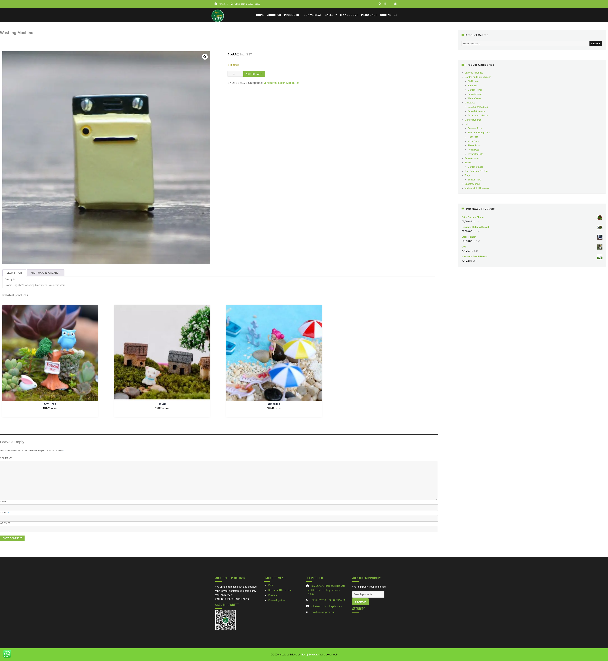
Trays (467, 175)
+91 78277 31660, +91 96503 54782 (327, 600)
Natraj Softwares (310, 654)
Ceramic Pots (475, 128)
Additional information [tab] (45, 273)
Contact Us (388, 15)
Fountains (473, 85)
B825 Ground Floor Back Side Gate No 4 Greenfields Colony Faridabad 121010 (326, 590)
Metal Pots (473, 141)
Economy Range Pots (479, 132)
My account (349, 15)
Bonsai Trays (474, 179)
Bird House (473, 81)
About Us (274, 15)
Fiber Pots (473, 136)
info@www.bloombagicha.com (326, 606)
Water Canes (474, 98)
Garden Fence (475, 89)
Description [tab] (14, 273)
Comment (7, 458)
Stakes (468, 162)
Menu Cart (369, 15)
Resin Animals (475, 94)
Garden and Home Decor (478, 77)
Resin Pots (473, 149)
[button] (205, 57)
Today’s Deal (312, 15)
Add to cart (254, 74)
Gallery (331, 15)
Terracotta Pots (475, 154)
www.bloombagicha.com (323, 611)
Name (4, 501)
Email (4, 512)
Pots (467, 124)
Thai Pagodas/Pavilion (476, 171)
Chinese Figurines (474, 72)
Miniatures (270, 82)
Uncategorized (472, 184)
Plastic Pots (474, 145)
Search (595, 43)
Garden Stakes (475, 166)
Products (291, 15)
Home (260, 15)
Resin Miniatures (288, 82)
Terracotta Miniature (478, 115)
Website (5, 523)
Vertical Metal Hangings (477, 188)
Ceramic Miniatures (478, 107)
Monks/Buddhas (473, 119)
